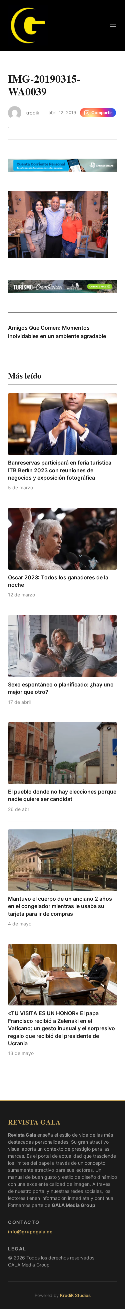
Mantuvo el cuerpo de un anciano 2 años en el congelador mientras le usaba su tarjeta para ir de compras (60, 906)
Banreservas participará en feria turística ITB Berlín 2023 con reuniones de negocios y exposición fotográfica (59, 470)
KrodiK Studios (75, 1295)
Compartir (101, 112)
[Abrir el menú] (113, 25)
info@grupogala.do (30, 1231)
